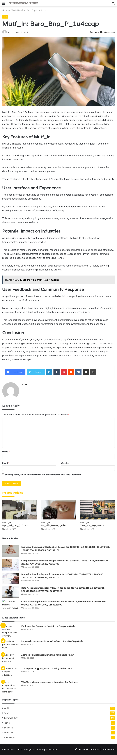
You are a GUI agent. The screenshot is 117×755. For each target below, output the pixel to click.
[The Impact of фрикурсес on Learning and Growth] (10, 672)
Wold (6, 708)
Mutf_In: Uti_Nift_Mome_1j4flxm (54, 524)
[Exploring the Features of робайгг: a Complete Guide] (10, 631)
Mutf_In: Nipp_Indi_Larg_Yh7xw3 (15, 524)
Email (5, 463)
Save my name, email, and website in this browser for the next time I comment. (43, 474)
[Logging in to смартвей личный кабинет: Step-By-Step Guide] (10, 645)
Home (7, 10)
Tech (14, 10)
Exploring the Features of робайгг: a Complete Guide (48, 626)
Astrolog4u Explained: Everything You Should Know (47, 654)
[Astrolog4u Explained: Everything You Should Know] (10, 659)
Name (6, 451)
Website (65, 463)
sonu (10, 32)
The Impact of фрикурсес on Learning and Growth (46, 668)
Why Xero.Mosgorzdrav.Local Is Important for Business (49, 682)
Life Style (8, 732)
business (8, 727)
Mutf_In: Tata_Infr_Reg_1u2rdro (92, 524)
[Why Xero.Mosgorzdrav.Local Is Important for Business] (10, 687)
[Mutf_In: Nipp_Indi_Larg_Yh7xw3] (19, 509)
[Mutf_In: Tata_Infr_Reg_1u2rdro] (97, 509)
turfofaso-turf (11, 718)
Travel (7, 723)
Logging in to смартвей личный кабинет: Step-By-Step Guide (52, 641)
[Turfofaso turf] (23, 3)
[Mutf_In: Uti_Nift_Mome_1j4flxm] (58, 509)
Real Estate (9, 737)
